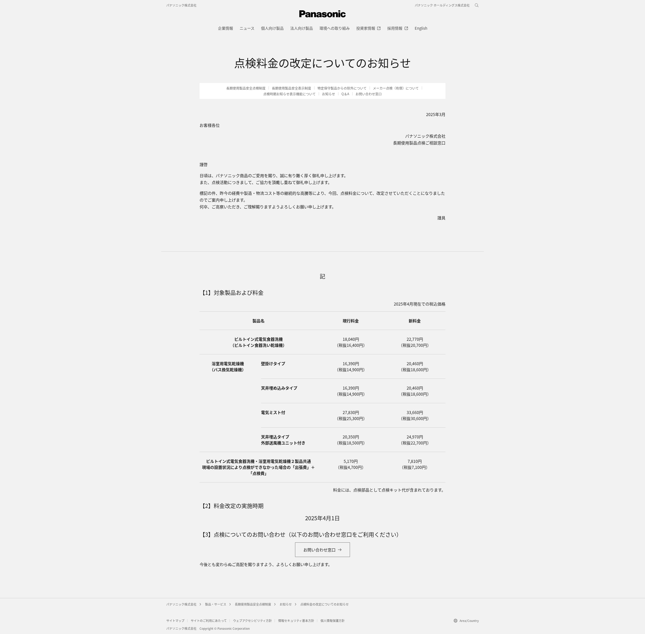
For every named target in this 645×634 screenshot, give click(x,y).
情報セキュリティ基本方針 (296, 620)
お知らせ (286, 604)
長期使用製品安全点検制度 (253, 604)
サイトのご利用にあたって (209, 620)
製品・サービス (215, 604)
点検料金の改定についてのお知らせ (324, 604)
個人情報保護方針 (332, 620)
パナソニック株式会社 (181, 5)
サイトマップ (175, 620)
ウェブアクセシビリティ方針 (252, 620)
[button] (342, 88)
